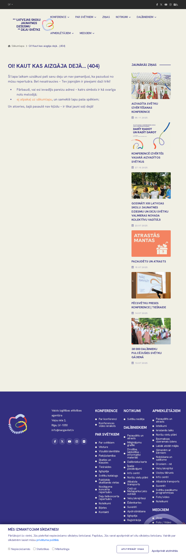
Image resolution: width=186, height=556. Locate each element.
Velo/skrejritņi (164, 468)
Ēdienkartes (134, 502)
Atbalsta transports (133, 483)
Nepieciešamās (20, 549)
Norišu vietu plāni (137, 477)
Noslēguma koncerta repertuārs (105, 489)
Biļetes (103, 507)
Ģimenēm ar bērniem (163, 451)
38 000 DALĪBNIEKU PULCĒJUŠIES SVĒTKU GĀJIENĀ (147, 353)
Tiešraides (105, 467)
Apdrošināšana (136, 511)
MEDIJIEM (85, 33)
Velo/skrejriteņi (136, 498)
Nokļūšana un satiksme (164, 458)
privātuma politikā (47, 540)
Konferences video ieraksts (107, 424)
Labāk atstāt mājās (167, 446)
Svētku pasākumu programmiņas (166, 491)
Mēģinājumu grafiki (134, 444)
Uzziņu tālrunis (165, 472)
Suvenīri (132, 507)
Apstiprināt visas (132, 549)
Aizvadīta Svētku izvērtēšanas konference (145, 108)
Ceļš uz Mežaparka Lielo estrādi (137, 491)
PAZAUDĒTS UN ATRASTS (149, 261)
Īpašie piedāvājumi (134, 467)
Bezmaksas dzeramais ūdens (166, 440)
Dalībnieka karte (137, 462)
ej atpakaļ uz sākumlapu (34, 99)
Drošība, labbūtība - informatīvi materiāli (134, 453)
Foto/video (162, 497)
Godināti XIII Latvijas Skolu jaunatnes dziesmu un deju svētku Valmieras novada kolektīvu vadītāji (150, 211)
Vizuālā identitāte (109, 451)
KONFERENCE (58, 17)
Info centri (133, 473)
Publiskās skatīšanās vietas (109, 481)
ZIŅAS (106, 17)
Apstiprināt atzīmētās (165, 551)
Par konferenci (108, 419)
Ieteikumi (161, 426)
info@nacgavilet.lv (63, 430)
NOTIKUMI (122, 17)
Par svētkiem (106, 442)
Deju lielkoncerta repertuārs (109, 498)
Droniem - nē (164, 464)
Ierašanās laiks (165, 430)
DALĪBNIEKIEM (145, 17)
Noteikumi (105, 503)
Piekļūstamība (107, 455)
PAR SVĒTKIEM (84, 17)
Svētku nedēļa (135, 419)
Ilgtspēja (104, 471)
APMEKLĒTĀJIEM (60, 33)
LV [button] (9, 4)
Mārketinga (61, 549)
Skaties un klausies (105, 461)
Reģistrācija (134, 520)
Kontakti (104, 512)
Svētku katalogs (108, 475)
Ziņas (159, 518)
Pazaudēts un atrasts (135, 437)
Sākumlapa (17, 46)
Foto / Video (163, 522)
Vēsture (103, 447)
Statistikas (42, 549)
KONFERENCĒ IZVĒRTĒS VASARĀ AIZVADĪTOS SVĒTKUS (148, 158)
